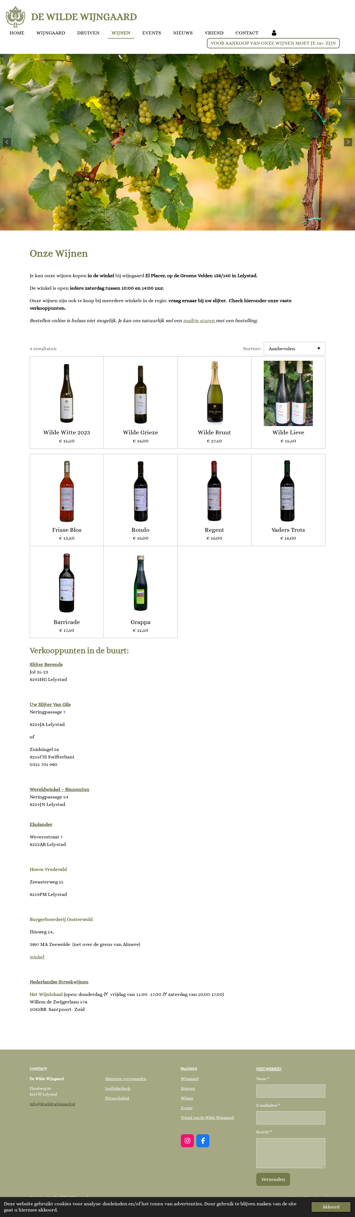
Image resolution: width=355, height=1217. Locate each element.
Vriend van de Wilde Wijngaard (207, 1117)
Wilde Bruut (214, 432)
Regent (214, 529)
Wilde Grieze (140, 432)
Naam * (262, 1078)
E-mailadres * (268, 1105)
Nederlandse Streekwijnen (59, 982)
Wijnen (187, 1098)
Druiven (188, 1088)
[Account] (274, 33)
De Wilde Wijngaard (84, 16)
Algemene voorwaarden (125, 1078)
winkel (37, 957)
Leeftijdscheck (117, 1088)
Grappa (141, 621)
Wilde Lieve (288, 432)
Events (186, 1108)
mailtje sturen (199, 320)
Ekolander (41, 824)
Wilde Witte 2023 (66, 432)
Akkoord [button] (331, 1207)
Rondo (140, 529)
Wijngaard (190, 1078)
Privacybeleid (117, 1098)
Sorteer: (252, 348)
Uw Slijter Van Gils (50, 704)
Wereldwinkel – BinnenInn (59, 789)
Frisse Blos (67, 529)
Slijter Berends (46, 664)
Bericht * (264, 1132)
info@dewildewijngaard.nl (52, 1104)
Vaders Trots (288, 529)
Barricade (67, 621)
